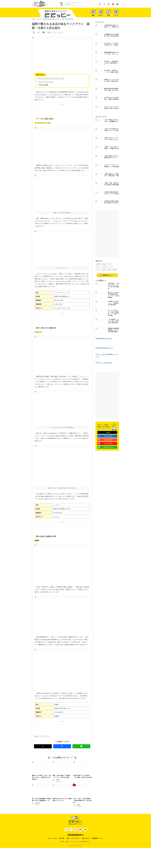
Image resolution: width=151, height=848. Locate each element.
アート (98, 269)
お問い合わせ (85, 838)
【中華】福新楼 (43, 85)
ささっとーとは (52, 838)
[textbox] (74, 4)
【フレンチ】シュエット (46, 81)
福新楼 (57, 716)
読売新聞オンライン (97, 838)
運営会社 (62, 841)
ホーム (33, 19)
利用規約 (67, 841)
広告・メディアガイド (73, 838)
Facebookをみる (108, 436)
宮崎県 (115, 269)
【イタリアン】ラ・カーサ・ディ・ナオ (51, 78)
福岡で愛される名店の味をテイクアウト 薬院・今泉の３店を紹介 (58, 19)
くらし (111, 267)
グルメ (55, 32)
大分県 (104, 269)
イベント (99, 267)
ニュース (39, 19)
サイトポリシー (73, 841)
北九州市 (104, 264)
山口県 (109, 269)
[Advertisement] (62, 109)
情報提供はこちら (108, 275)
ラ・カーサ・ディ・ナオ (62, 308)
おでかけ (105, 267)
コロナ (61, 32)
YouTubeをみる (108, 443)
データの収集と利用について (84, 841)
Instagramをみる (108, 439)
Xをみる (108, 432)
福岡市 (49, 32)
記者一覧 (61, 838)
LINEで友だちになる (108, 447)
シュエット (56, 516)
